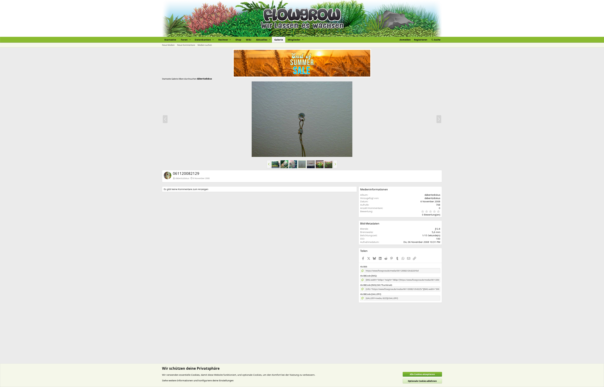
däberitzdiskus (182, 178)
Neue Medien (168, 45)
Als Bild (363, 266)
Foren (184, 39)
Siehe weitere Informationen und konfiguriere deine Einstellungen (198, 380)
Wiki (248, 39)
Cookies (195, 374)
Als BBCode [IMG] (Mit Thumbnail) (376, 285)
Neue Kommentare (186, 45)
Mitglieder (294, 39)
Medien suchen (205, 45)
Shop (238, 39)
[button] (190, 40)
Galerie (278, 39)
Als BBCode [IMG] (368, 275)
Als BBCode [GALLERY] (370, 294)
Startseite (170, 39)
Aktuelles (261, 39)
